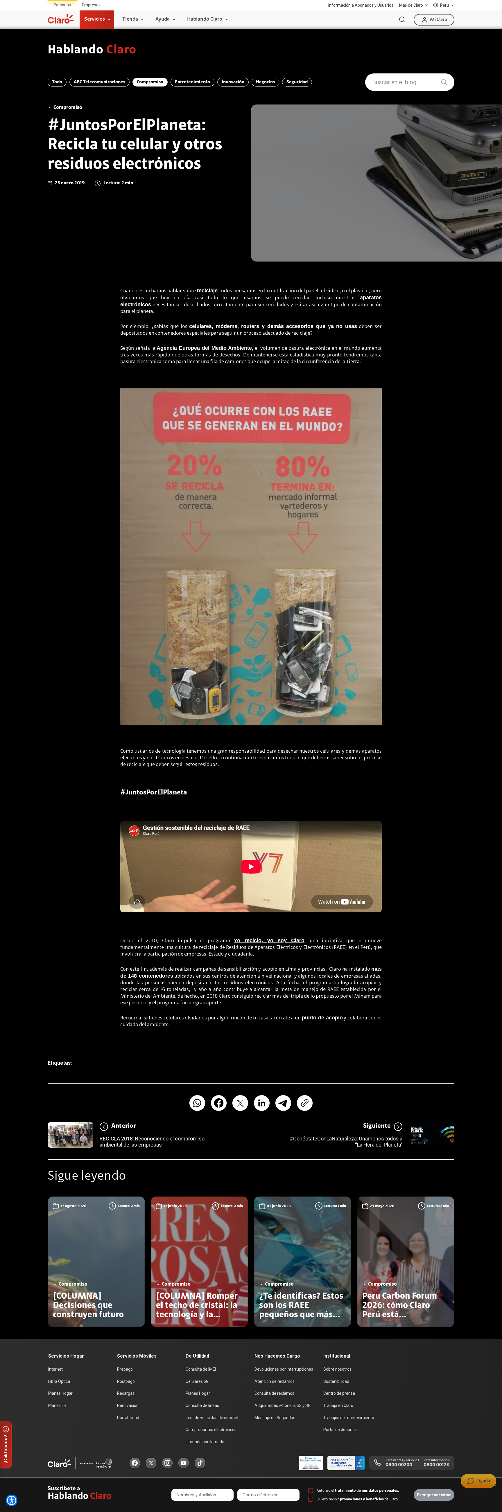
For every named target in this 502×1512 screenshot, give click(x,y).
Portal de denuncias (341, 1429)
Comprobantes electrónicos (211, 1429)
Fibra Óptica (59, 1381)
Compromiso (150, 82)
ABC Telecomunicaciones (99, 82)
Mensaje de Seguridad (274, 1417)
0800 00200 (399, 1465)
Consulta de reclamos (274, 1393)
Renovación (128, 1405)
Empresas (91, 5)
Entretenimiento (192, 82)
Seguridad (297, 82)
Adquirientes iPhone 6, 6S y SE (282, 1405)
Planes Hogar (60, 1393)
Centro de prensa (339, 1393)
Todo (57, 82)
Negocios (265, 82)
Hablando (92, 50)
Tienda (130, 19)
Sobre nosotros (337, 1369)
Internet (55, 1369)
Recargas (126, 1393)
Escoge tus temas (434, 1495)
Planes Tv (57, 1405)
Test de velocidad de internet (212, 1417)
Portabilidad (128, 1417)
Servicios (94, 19)
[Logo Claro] (61, 19)
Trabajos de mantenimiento (348, 1417)
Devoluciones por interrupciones (283, 1369)
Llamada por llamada (205, 1441)
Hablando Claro (204, 19)
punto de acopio (322, 1018)
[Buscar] (402, 19)
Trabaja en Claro (338, 1405)
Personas (62, 5)
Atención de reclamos (274, 1381)
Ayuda (162, 19)
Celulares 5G (197, 1381)
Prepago (125, 1369)
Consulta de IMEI (201, 1369)
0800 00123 (436, 1465)
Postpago (126, 1381)
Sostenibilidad (336, 1381)
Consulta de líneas (202, 1405)
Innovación (233, 82)
